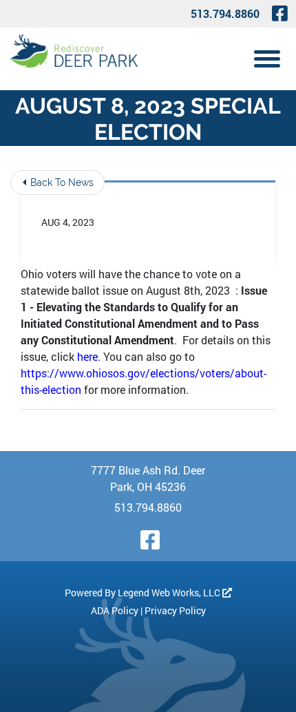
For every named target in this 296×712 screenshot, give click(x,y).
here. (89, 356)
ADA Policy (114, 610)
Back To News (61, 182)
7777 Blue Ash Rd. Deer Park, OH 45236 (148, 478)
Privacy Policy (175, 610)
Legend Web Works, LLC (170, 592)
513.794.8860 (225, 13)
